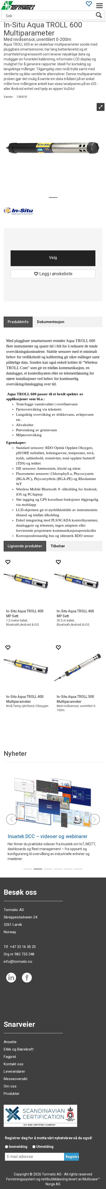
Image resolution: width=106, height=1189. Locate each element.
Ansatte (10, 1042)
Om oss (10, 1086)
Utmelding (44, 1147)
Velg (53, 257)
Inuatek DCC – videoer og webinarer (48, 836)
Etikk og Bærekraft (19, 1049)
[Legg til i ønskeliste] (8, 562)
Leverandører (14, 1071)
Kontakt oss (13, 1064)
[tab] (18, 322)
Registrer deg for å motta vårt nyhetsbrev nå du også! (48, 1138)
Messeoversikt (15, 1079)
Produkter (11, 1093)
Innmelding (18, 1147)
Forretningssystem (20, 1179)
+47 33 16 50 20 (23, 947)
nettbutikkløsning (54, 1179)
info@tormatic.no (18, 961)
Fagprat (10, 1056)
